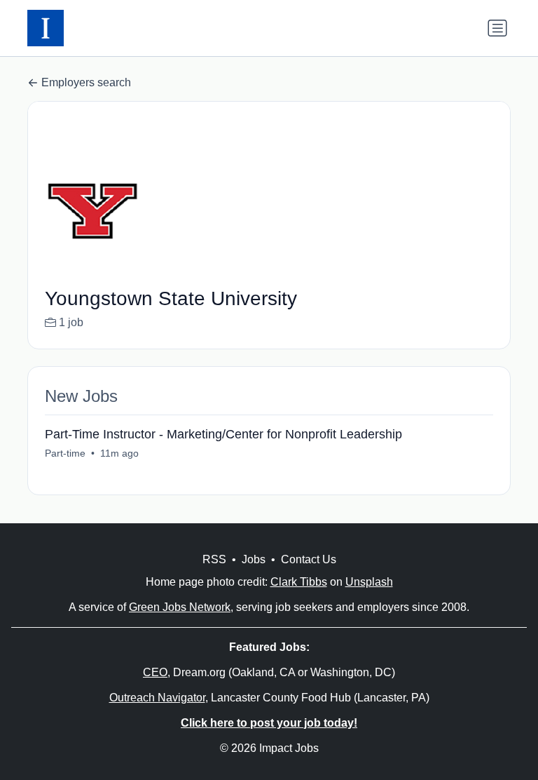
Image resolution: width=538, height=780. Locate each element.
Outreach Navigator (157, 698)
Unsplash (369, 582)
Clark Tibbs (298, 582)
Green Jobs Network (179, 607)
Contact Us (308, 559)
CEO (155, 672)
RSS (214, 559)
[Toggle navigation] (497, 28)
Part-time (65, 453)
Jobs (253, 559)
